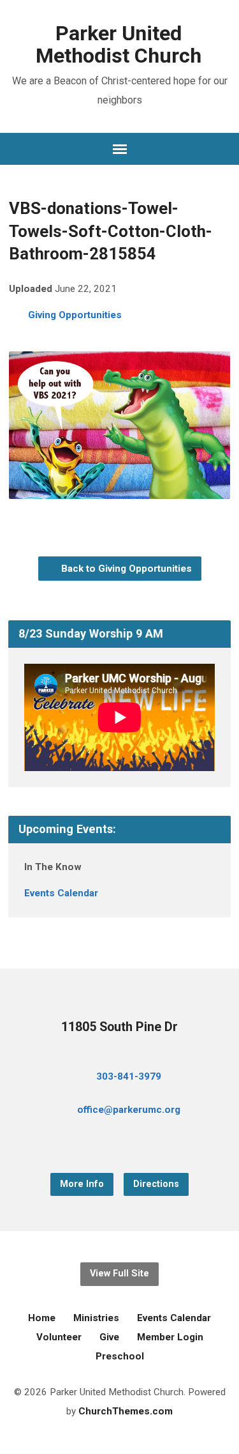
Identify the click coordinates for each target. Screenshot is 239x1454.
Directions (156, 1184)
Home (41, 1318)
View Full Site (119, 1273)
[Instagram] (140, 1145)
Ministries (96, 1318)
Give (109, 1337)
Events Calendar (61, 893)
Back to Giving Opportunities (125, 568)
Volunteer (59, 1337)
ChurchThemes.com (125, 1411)
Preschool (120, 1356)
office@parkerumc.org (128, 1109)
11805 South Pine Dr (119, 1027)
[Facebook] (99, 1145)
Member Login (170, 1337)
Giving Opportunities (75, 315)
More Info (82, 1184)
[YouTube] (120, 1145)
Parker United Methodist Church (118, 44)
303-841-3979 (128, 1076)
